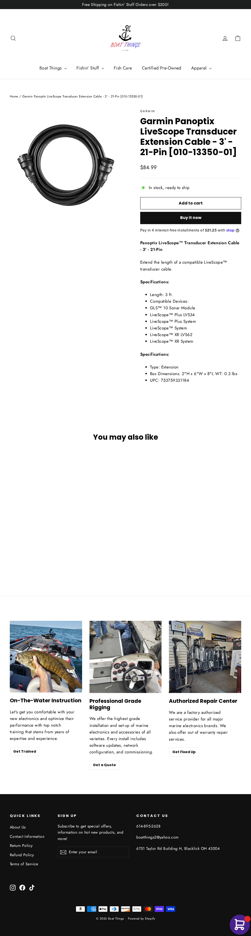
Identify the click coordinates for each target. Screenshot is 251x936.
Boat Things (51, 68)
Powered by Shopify (141, 918)
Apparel (199, 68)
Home (14, 96)
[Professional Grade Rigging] (125, 657)
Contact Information (27, 836)
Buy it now (190, 217)
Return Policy (21, 845)
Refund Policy (22, 855)
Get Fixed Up (184, 751)
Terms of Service (24, 864)
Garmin (147, 111)
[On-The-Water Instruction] (46, 656)
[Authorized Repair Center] (205, 657)
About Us (17, 827)
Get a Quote (104, 764)
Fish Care (123, 68)
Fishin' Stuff (88, 68)
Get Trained (24, 751)
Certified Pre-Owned (161, 68)
